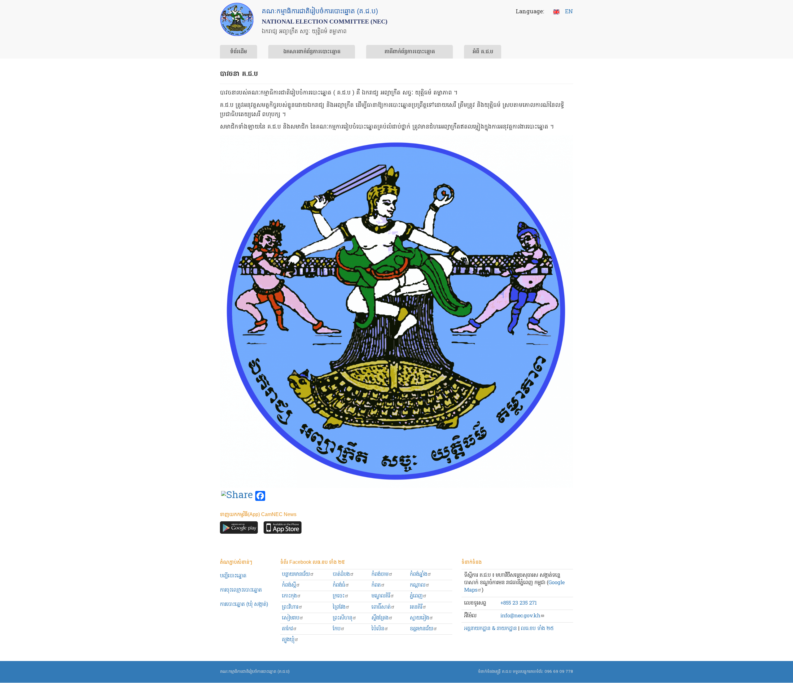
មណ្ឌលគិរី (380, 596)
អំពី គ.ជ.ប (482, 52)
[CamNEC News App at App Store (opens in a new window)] (283, 529)
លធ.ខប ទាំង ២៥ (537, 629)
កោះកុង (289, 596)
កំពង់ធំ (339, 585)
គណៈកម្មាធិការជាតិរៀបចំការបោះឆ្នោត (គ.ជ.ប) (255, 672)
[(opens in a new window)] (237, 496)
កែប (336, 629)
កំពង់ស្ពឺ (289, 585)
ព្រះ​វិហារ (290, 607)
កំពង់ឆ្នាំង (418, 574)
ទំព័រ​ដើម (238, 52)
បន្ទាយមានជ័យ (296, 574)
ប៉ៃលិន (377, 629)
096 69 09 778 (559, 672)
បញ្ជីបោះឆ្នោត (233, 576)
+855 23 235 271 (518, 603)
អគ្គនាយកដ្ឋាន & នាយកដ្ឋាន (490, 629)
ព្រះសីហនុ (342, 618)
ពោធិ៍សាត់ (381, 607)
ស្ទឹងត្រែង (379, 618)
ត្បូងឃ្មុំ (288, 640)
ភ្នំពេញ (416, 596)
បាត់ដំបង (341, 574)
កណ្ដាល (417, 585)
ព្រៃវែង (339, 607)
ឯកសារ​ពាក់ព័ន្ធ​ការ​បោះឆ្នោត (311, 52)
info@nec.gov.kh (520, 616)
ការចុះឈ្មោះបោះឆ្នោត (241, 590)
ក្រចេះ (338, 596)
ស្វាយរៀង (419, 618)
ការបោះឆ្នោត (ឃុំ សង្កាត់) (244, 604)
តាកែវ (287, 629)
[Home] (237, 19)
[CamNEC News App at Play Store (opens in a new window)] (239, 529)
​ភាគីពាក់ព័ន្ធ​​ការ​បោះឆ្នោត (409, 52)
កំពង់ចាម (379, 574)
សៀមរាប (290, 618)
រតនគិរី (416, 607)
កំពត (376, 585)
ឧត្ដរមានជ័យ (421, 629)
